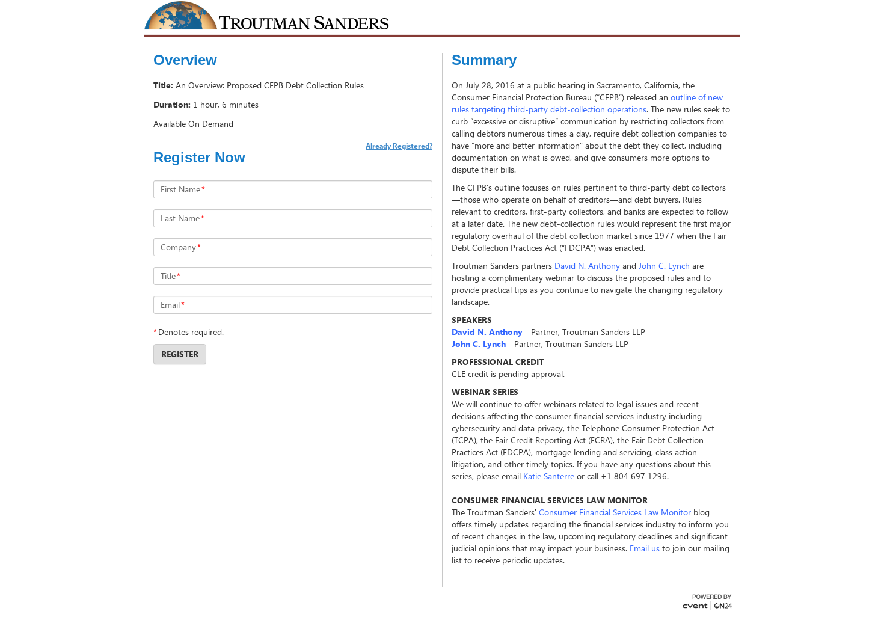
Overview (185, 60)
